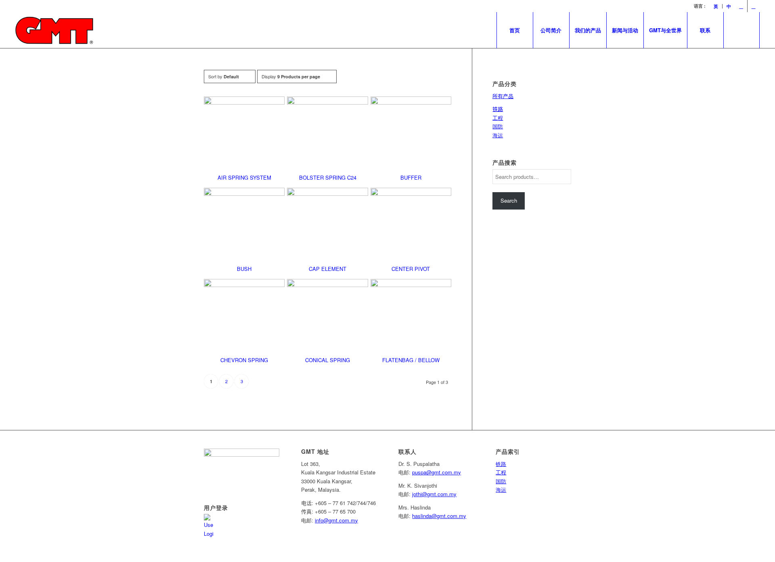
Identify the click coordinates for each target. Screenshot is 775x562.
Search (509, 200)
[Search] (741, 30)
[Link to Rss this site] (754, 6)
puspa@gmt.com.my (436, 472)
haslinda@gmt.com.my (439, 516)
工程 (497, 118)
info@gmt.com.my (336, 520)
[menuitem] (716, 6)
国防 (497, 126)
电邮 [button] (306, 520)
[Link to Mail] (741, 6)
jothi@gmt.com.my (434, 494)
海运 (497, 135)
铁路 (501, 464)
